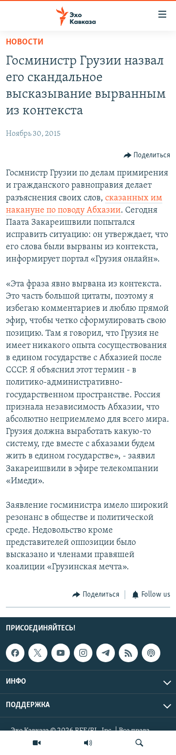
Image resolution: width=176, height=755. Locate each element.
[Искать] (139, 743)
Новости (25, 42)
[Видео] (36, 743)
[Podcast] (151, 653)
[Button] (147, 155)
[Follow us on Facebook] (15, 653)
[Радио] (88, 743)
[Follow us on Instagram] (83, 653)
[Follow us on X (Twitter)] (37, 653)
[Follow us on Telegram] (105, 653)
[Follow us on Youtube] (60, 653)
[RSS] (128, 653)
